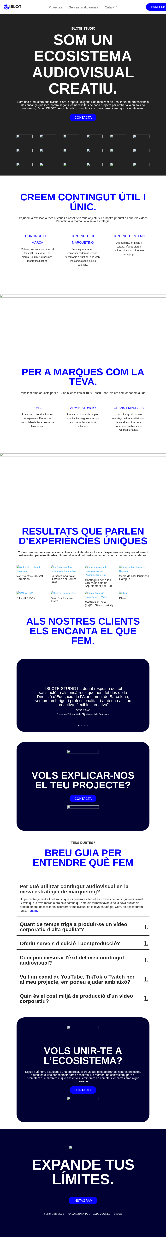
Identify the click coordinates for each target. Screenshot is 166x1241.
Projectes (55, 7)
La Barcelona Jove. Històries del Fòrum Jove (63, 579)
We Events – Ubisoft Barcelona (30, 578)
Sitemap (118, 1214)
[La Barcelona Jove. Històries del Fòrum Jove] (66, 569)
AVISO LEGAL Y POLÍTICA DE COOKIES (89, 1214)
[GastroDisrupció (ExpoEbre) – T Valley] (100, 595)
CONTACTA (83, 117)
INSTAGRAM (83, 1200)
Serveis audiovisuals (83, 7)
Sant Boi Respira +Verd (62, 600)
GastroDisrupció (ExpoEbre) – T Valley (99, 604)
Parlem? (33, 910)
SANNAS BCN (26, 598)
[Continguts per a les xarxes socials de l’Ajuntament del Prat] (100, 571)
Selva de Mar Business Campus (134, 578)
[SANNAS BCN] (32, 593)
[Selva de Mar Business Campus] (134, 569)
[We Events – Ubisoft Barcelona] (32, 569)
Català (109, 7)
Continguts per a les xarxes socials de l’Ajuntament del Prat (98, 583)
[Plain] (134, 593)
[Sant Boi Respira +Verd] (66, 593)
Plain (122, 598)
